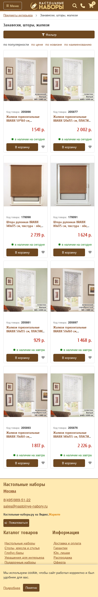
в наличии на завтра (31, 350)
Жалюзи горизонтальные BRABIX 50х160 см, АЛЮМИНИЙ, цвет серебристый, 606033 (69, 333)
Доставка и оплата (67, 543)
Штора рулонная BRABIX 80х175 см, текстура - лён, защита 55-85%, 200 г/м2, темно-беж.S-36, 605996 (70, 227)
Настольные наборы (20, 543)
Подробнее (11, 587)
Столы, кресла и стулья (22, 547)
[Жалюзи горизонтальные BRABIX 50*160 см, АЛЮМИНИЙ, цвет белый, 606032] (25, 79)
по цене (37, 44)
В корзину (22, 147)
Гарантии (60, 547)
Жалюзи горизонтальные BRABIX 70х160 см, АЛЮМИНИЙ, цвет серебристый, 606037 (22, 438)
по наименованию (78, 44)
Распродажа (63, 557)
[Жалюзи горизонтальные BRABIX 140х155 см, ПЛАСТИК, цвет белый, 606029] (72, 395)
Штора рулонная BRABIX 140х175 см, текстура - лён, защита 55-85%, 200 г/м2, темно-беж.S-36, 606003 (23, 227)
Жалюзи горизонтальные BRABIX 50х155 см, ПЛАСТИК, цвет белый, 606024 (24, 331)
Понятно (31, 588)
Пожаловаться (18, 522)
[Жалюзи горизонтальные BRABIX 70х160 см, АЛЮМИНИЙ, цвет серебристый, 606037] (25, 395)
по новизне (53, 44)
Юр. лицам (62, 552)
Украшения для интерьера (24, 557)
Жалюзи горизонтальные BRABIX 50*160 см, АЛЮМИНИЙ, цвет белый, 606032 (22, 122)
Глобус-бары (14, 552)
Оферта (60, 562)
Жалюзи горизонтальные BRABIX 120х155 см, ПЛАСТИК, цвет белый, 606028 (72, 120)
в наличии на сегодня (30, 139)
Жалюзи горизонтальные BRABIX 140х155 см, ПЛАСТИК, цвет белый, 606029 (72, 436)
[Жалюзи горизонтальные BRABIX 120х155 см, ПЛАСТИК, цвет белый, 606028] (72, 79)
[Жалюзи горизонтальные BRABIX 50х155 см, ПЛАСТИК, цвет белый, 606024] (25, 290)
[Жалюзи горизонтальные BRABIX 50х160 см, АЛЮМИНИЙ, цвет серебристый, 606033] (72, 290)
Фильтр (51, 34)
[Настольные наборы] (47, 6)
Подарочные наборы (20, 562)
